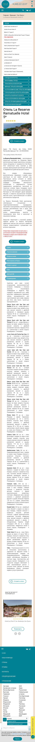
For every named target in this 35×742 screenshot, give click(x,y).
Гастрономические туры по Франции (18, 89)
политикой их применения (19, 733)
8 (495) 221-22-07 (20, 4)
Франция (13, 15)
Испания (6, 706)
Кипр (5, 710)
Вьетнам (6, 692)
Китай (5, 712)
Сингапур (22, 698)
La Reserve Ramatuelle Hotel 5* (11, 60)
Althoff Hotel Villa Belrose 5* (11, 26)
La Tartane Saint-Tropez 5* (10, 68)
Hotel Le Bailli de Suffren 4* (10, 74)
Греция (5, 698)
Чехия (21, 712)
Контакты (5, 671)
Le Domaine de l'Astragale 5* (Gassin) (13, 65)
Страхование (6, 681)
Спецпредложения (8, 676)
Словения (22, 700)
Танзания (22, 706)
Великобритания (8, 690)
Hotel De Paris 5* (8, 51)
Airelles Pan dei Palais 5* (10, 29)
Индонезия (7, 702)
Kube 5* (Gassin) (8, 57)
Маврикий (6, 714)
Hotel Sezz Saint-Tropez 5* (10, 48)
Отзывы (4, 667)
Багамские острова (9, 688)
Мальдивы (6, 716)
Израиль (6, 700)
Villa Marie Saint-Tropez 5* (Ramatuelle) (13, 71)
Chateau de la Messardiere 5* (11, 40)
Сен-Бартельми (24, 696)
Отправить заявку (32, 6)
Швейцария (23, 714)
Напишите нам (32, 1)
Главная (6, 15)
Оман (20, 688)
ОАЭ (20, 686)
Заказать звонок (32, 3)
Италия (5, 708)
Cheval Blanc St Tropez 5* (10, 42)
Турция (21, 708)
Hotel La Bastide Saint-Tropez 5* (11, 45)
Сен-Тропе (20, 15)
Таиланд (22, 704)
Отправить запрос (19, 141)
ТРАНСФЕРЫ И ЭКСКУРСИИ (13, 83)
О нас (4, 653)
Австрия (6, 686)
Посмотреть (17, 629)
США (20, 702)
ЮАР (20, 716)
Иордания (6, 704)
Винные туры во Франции (14, 86)
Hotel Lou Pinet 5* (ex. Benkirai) (11, 54)
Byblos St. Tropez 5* (9, 32)
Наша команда (7, 657)
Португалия (23, 690)
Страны (4, 662)
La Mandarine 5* (8, 63)
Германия (6, 694)
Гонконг (6, 696)
